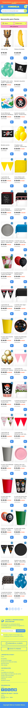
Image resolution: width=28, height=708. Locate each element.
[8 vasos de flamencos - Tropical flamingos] (7, 262)
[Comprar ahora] (12, 58)
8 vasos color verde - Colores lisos (20, 529)
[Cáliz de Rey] (7, 38)
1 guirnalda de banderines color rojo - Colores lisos (20, 433)
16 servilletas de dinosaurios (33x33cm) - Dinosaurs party (7, 113)
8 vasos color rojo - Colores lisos (6, 497)
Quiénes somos (5, 680)
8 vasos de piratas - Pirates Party (6, 401)
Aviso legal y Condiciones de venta (11, 674)
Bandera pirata (5, 145)
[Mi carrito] (25, 6)
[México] (2, 690)
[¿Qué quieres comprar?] (2, 7)
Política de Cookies (6, 677)
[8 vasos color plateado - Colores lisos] (7, 453)
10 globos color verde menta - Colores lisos (7, 81)
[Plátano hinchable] (20, 38)
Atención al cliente (15, 643)
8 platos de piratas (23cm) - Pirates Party (20, 113)
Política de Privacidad (7, 675)
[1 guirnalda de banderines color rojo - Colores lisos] (20, 421)
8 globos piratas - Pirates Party (19, 273)
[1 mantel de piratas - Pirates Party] (20, 198)
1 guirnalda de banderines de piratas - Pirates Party (7, 305)
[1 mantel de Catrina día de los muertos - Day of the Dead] (7, 581)
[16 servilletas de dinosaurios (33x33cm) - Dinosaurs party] (7, 102)
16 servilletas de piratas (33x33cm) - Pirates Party (6, 209)
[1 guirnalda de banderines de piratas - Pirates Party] (7, 294)
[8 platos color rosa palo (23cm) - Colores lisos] (20, 453)
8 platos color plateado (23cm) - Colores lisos (7, 241)
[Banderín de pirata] (20, 70)
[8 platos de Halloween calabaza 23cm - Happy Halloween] (20, 326)
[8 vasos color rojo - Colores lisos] (7, 485)
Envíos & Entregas (6, 660)
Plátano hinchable (19, 49)
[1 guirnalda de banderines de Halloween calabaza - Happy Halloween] (7, 549)
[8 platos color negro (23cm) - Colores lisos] (20, 549)
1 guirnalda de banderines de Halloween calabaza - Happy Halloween (7, 561)
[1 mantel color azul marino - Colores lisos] (20, 230)
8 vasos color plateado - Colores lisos (7, 465)
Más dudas (4, 665)
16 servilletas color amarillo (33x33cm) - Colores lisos (19, 177)
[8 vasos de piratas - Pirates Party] (7, 389)
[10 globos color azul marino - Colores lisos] (20, 581)
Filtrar (6, 23)
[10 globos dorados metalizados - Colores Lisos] (7, 357)
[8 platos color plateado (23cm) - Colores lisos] (7, 230)
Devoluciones (5, 663)
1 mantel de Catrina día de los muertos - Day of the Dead (6, 593)
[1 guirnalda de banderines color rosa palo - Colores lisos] (20, 357)
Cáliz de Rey (4, 49)
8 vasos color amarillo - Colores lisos (7, 337)
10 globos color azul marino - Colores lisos (20, 593)
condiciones (7, 636)
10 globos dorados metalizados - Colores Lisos (7, 369)
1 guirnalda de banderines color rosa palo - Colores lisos (20, 369)
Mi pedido (4, 658)
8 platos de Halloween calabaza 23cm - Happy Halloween (20, 337)
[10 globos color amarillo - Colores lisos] (20, 134)
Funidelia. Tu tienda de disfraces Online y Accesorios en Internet (13, 6)
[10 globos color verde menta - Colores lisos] (7, 70)
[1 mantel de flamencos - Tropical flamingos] (20, 389)
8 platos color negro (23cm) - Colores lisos (20, 561)
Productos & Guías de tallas (9, 662)
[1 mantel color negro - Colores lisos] (20, 294)
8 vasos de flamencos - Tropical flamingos (7, 273)
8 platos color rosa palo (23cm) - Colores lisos (20, 465)
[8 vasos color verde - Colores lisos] (20, 517)
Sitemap (3, 678)
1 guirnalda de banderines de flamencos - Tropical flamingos (6, 433)
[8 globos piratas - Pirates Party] (20, 262)
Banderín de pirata (19, 81)
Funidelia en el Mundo (7, 672)
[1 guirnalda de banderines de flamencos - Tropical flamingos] (7, 421)
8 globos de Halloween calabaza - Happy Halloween (7, 529)
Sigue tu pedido (15, 648)
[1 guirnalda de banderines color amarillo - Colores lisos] (7, 166)
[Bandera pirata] (7, 134)
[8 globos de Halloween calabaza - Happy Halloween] (7, 517)
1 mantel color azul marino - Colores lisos (20, 241)
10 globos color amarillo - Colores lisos (20, 145)
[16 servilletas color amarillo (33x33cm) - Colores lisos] (20, 166)
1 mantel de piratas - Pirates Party (20, 209)
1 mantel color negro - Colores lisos (20, 305)
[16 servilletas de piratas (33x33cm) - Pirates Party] (7, 198)
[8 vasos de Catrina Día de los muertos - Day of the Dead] (20, 485)
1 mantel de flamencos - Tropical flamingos (20, 401)
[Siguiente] (21, 608)
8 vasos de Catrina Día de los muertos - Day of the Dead (20, 497)
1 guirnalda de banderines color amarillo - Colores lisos (7, 177)
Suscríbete (20, 631)
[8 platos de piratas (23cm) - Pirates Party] (20, 102)
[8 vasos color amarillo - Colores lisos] (7, 326)
